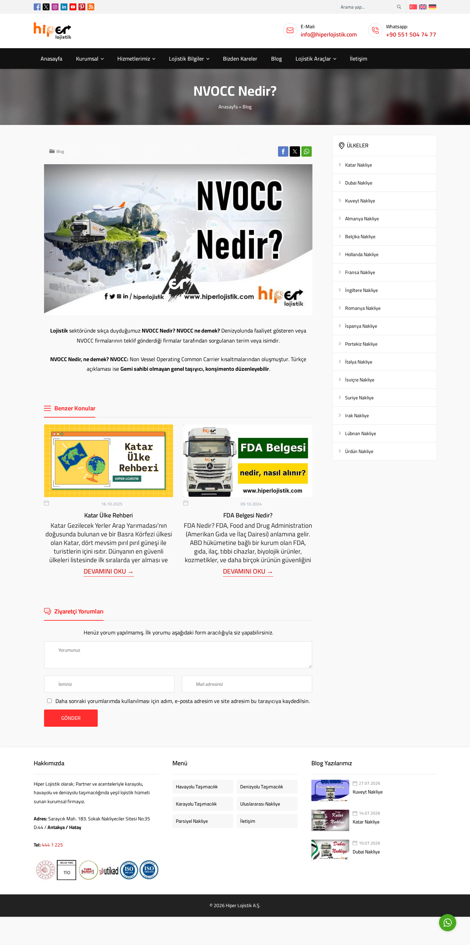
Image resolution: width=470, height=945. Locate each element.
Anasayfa (228, 106)
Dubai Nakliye (366, 851)
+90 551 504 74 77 (411, 34)
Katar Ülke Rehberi (108, 515)
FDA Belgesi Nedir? (248, 515)
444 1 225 (52, 844)
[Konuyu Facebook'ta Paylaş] (283, 151)
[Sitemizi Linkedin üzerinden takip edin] (64, 6)
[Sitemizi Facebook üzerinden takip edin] (37, 6)
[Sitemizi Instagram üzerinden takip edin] (55, 6)
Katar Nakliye (366, 821)
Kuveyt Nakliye (368, 791)
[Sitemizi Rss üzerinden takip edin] (90, 6)
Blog (247, 106)
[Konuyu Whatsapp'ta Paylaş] (306, 151)
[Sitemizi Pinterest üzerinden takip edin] (81, 6)
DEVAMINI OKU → (109, 571)
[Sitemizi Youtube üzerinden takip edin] (73, 6)
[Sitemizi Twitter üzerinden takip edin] (46, 6)
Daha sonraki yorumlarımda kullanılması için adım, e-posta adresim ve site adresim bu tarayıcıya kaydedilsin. (182, 701)
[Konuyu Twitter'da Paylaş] (295, 151)
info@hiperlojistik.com (329, 34)
